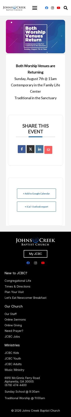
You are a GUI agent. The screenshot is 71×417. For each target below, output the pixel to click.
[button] (34, 8)
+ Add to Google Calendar (36, 193)
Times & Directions (17, 286)
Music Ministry (14, 370)
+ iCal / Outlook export (36, 206)
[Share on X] (31, 149)
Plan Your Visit (14, 292)
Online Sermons (15, 319)
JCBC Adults (13, 364)
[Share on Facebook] (22, 149)
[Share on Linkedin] (39, 149)
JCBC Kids (12, 353)
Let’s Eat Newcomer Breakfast (25, 298)
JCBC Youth (13, 358)
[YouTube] (58, 8)
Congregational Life (18, 281)
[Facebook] (47, 8)
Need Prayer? (14, 331)
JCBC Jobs (12, 336)
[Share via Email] (48, 150)
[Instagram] (52, 8)
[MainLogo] (14, 8)
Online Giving (13, 325)
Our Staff (11, 314)
